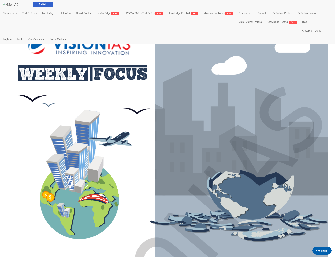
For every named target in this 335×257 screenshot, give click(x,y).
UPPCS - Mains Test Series (142, 13)
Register (7, 39)
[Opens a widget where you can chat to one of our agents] (322, 251)
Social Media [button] (57, 39)
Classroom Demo (311, 30)
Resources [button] (244, 13)
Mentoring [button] (48, 13)
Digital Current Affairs (250, 22)
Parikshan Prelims (282, 13)
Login (20, 39)
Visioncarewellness (217, 13)
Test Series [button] (28, 13)
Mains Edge (107, 13)
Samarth (262, 13)
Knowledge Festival (182, 13)
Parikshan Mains (307, 13)
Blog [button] (305, 22)
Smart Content (84, 13)
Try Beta (43, 4)
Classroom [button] (9, 13)
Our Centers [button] (35, 39)
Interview (66, 13)
